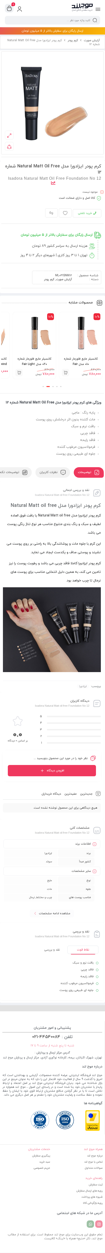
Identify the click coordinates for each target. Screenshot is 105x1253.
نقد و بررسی (52, 950)
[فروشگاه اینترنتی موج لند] (82, 8)
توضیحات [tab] (85, 472)
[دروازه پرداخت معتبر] (92, 1130)
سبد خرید (44, 1162)
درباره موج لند (95, 1156)
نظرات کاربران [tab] (49, 472)
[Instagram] (99, 1224)
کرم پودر (73, 40)
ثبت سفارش (96, 1185)
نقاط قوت (83, 950)
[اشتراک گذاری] (9, 146)
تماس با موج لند (93, 1162)
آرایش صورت (92, 40)
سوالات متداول (94, 1168)
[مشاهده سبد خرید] (9, 8)
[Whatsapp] (90, 1224)
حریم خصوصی (42, 1168)
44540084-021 (46, 1037)
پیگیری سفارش (41, 1156)
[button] (65, 372)
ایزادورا (83, 686)
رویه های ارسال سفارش (89, 1191)
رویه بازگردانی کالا (93, 1203)
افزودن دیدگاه (55, 771)
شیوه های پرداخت (92, 1197)
